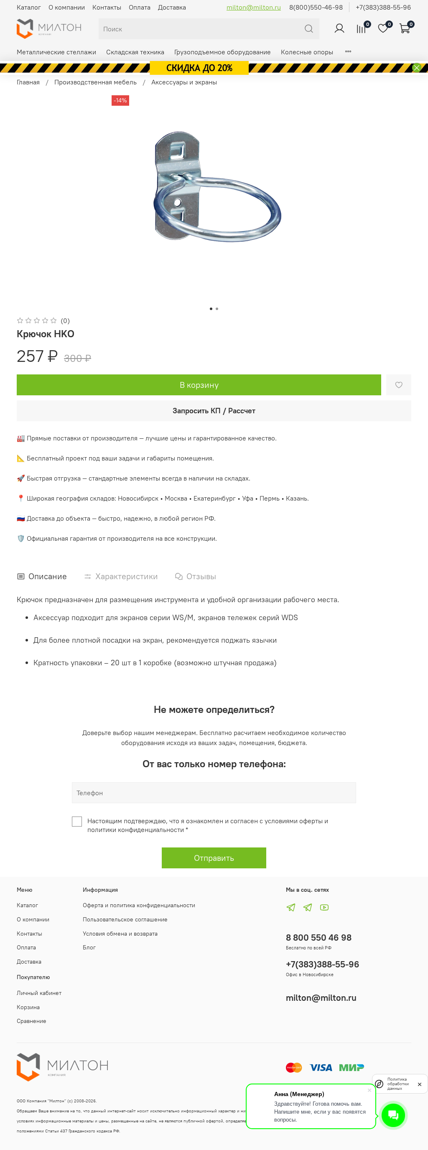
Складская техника (135, 52)
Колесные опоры (307, 52)
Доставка (172, 7)
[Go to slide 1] (211, 309)
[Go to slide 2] (217, 309)
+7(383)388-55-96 (383, 7)
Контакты (106, 7)
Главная (28, 82)
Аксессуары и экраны (184, 82)
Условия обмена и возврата (120, 933)
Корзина (28, 1007)
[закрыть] (419, 1083)
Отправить (214, 857)
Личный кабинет (39, 993)
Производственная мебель (95, 82)
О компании (66, 7)
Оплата (139, 7)
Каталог (29, 7)
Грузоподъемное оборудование (222, 52)
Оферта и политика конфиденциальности (139, 905)
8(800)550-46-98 (316, 7)
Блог (89, 947)
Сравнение (31, 1021)
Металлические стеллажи (56, 52)
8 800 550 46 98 (319, 937)
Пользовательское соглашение (125, 919)
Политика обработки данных (398, 1084)
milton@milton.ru (254, 7)
